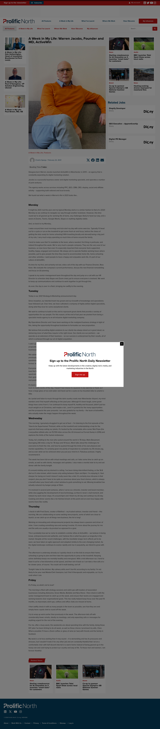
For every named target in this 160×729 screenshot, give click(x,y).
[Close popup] (122, 344)
